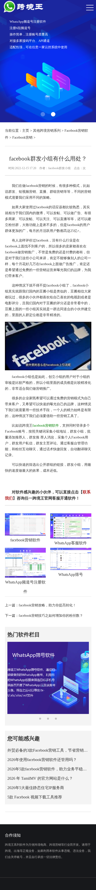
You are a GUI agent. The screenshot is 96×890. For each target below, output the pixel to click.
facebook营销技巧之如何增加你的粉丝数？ (51, 615)
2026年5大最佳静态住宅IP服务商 (35, 788)
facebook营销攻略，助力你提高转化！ (47, 605)
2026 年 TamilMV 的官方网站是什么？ (40, 778)
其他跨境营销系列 (47, 130)
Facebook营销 (22, 137)
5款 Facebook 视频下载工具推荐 (34, 797)
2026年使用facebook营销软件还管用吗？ (42, 760)
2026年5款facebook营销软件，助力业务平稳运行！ (48, 769)
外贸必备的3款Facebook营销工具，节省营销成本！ (48, 750)
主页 (25, 130)
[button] (43, 114)
